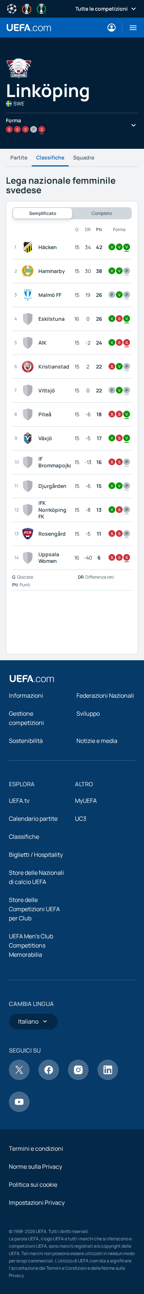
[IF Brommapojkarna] (29, 462)
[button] (130, 27)
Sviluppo (88, 713)
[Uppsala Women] (29, 558)
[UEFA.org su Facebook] (48, 1078)
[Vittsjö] (29, 390)
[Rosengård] (29, 534)
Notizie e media (96, 741)
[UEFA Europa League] (26, 8)
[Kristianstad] (29, 367)
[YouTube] (19, 1110)
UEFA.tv (19, 801)
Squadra (83, 157)
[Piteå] (29, 414)
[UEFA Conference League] (41, 8)
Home (29, 27)
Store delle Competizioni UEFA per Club (34, 909)
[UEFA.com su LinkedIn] (107, 1078)
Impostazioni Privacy (37, 1202)
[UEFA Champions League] (12, 8)
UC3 (80, 819)
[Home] (32, 678)
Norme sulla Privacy (35, 1166)
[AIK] (29, 343)
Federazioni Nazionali (105, 695)
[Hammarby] (29, 271)
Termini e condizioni (36, 1148)
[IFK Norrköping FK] (29, 510)
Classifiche (50, 157)
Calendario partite (33, 819)
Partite (18, 157)
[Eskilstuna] (29, 319)
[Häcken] (29, 247)
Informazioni (26, 695)
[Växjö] (29, 438)
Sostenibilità (26, 741)
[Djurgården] (29, 486)
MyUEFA (86, 801)
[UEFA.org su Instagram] (78, 1078)
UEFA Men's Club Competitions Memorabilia (31, 945)
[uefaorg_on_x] (19, 1078)
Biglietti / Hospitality (36, 855)
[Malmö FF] (29, 295)
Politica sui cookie (33, 1184)
